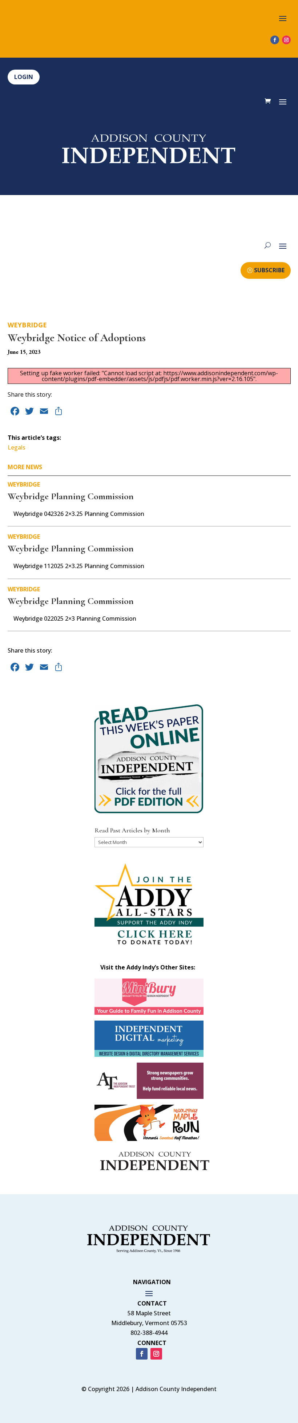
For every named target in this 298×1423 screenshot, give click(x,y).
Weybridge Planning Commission (71, 496)
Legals (16, 447)
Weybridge (27, 324)
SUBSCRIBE (269, 270)
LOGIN (23, 77)
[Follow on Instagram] (286, 40)
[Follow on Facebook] (274, 40)
